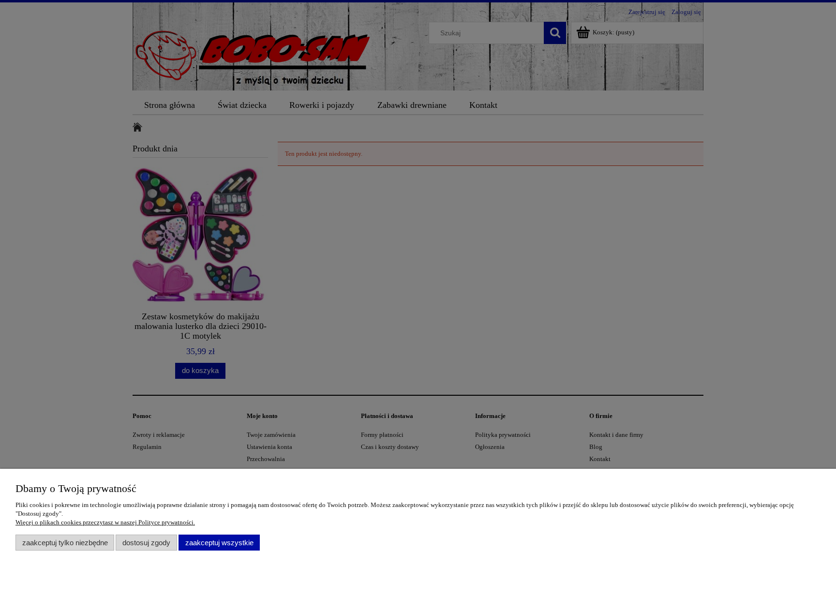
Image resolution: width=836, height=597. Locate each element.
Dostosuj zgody (146, 542)
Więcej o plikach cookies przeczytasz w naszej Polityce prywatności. (105, 522)
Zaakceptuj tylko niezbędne (65, 542)
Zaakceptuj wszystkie (219, 542)
